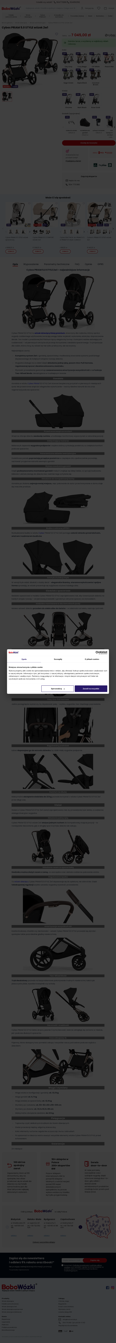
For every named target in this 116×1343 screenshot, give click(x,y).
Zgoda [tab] (24, 659)
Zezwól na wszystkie (91, 689)
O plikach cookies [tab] (92, 659)
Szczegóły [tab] (58, 659)
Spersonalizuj (56, 689)
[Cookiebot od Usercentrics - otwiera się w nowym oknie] (97, 652)
